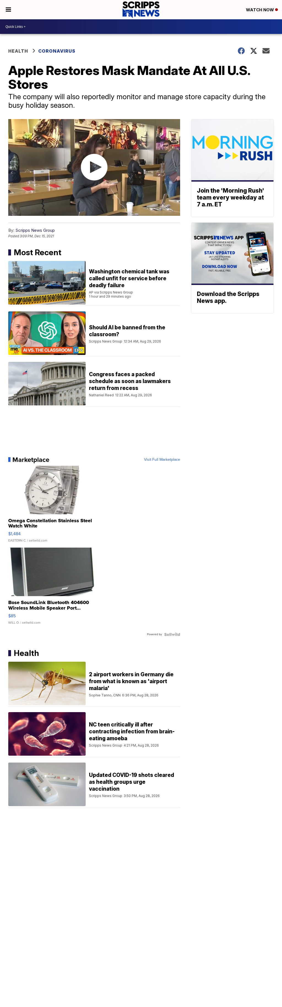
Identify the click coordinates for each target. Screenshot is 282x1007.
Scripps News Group (35, 230)
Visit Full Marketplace (162, 460)
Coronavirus (56, 51)
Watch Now (260, 9)
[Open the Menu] (8, 9)
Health (18, 51)
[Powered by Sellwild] (172, 634)
